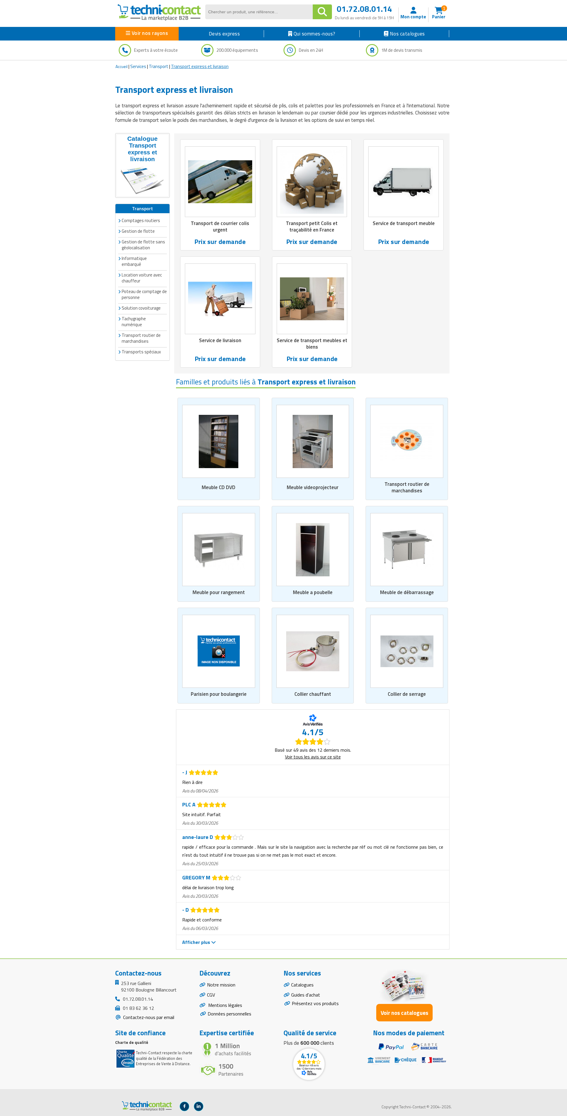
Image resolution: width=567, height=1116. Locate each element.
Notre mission (221, 984)
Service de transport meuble (404, 223)
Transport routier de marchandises (406, 487)
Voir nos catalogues (404, 1012)
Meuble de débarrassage (407, 592)
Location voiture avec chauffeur (142, 277)
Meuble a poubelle (313, 592)
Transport (158, 66)
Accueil (121, 66)
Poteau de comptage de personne (144, 294)
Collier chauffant (312, 694)
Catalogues (302, 984)
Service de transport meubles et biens (312, 344)
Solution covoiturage (141, 308)
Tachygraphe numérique (134, 321)
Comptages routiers (141, 220)
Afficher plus (196, 942)
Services (138, 66)
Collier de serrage (407, 694)
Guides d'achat (305, 994)
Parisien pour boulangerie (219, 694)
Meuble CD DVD (218, 487)
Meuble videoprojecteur (312, 487)
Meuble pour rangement (219, 592)
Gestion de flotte (138, 231)
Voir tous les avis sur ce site (313, 756)
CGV (211, 994)
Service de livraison (220, 340)
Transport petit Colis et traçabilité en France (312, 226)
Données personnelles (229, 1014)
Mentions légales (224, 1005)
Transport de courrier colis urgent (220, 226)
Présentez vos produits (315, 1003)
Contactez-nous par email (148, 1017)
